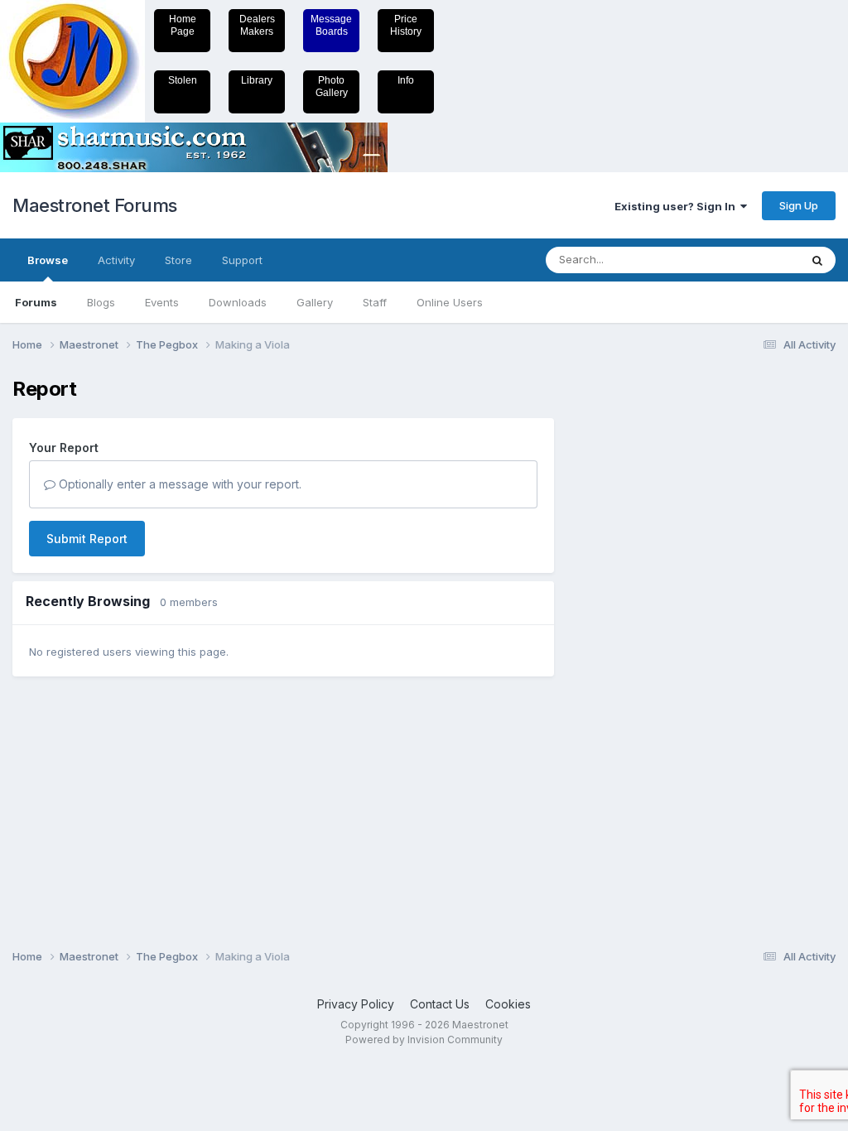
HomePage (182, 25)
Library (256, 80)
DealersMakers (257, 25)
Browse (47, 260)
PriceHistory (406, 25)
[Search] (817, 260)
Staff (375, 302)
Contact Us (440, 1004)
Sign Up (798, 205)
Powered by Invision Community (424, 1039)
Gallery (314, 302)
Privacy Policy (355, 1004)
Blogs (101, 302)
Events (162, 302)
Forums (36, 302)
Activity (116, 260)
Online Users (450, 302)
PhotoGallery (332, 87)
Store (178, 260)
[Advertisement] (637, 626)
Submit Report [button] (87, 539)
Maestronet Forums (94, 205)
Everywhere (748, 259)
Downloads (238, 302)
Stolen (182, 80)
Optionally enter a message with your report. (178, 484)
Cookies (508, 1004)
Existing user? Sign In (677, 206)
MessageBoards (331, 25)
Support (242, 260)
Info (406, 80)
